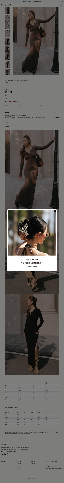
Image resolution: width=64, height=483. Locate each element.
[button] (55, 211)
